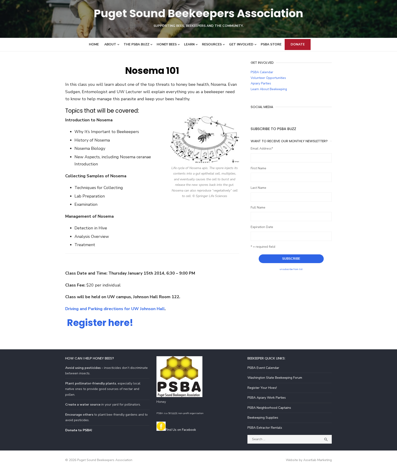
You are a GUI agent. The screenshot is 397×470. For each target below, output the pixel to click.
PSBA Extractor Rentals (264, 428)
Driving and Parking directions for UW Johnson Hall (115, 308)
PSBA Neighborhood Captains (269, 408)
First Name (258, 168)
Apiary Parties (261, 83)
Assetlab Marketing (317, 460)
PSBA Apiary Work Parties (266, 397)
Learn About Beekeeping (269, 89)
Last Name (258, 188)
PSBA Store (271, 44)
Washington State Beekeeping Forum (274, 377)
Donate (298, 44)
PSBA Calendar (262, 72)
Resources (212, 44)
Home (94, 44)
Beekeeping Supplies (262, 417)
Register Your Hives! (262, 388)
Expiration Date (262, 227)
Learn (189, 44)
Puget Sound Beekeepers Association (198, 13)
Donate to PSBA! (78, 430)
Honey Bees (167, 44)
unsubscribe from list (291, 269)
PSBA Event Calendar (263, 368)
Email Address (262, 148)
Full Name (258, 207)
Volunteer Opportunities (268, 78)
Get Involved (241, 44)
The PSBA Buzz (136, 44)
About (110, 44)
